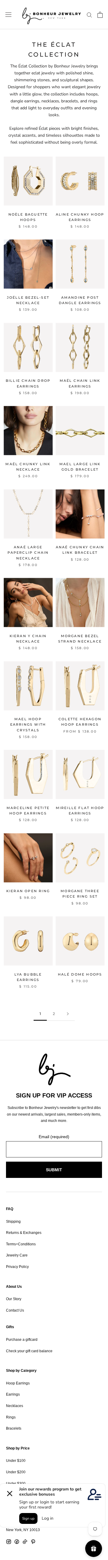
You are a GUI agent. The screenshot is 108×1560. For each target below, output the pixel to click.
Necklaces (14, 1406)
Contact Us (15, 1310)
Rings (11, 1417)
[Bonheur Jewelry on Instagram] (8, 1541)
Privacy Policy (17, 1267)
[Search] (89, 14)
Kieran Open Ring (28, 891)
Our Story (13, 1299)
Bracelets (13, 1428)
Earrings (13, 1394)
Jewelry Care (17, 1255)
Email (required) (54, 1136)
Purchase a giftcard (22, 1339)
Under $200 (16, 1472)
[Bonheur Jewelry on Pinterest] (33, 1541)
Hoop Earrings (18, 1383)
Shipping (13, 1221)
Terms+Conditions (21, 1244)
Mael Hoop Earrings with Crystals (28, 724)
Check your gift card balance (29, 1351)
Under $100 (16, 1461)
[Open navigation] (8, 14)
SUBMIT (54, 1169)
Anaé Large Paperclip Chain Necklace (28, 552)
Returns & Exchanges (23, 1233)
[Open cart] (100, 15)
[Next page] (68, 1014)
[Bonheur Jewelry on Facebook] (17, 1541)
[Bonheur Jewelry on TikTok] (25, 1541)
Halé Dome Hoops (80, 974)
